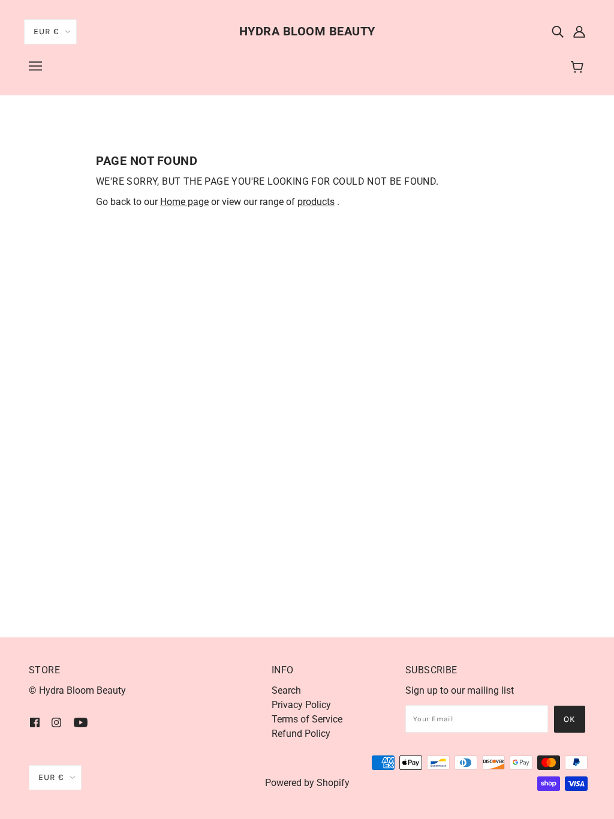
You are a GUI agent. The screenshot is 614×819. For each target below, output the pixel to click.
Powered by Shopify (307, 782)
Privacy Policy (301, 704)
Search (286, 690)
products (316, 201)
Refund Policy (301, 733)
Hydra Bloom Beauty (307, 31)
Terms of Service (307, 719)
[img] (557, 31)
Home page (184, 201)
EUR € (46, 31)
